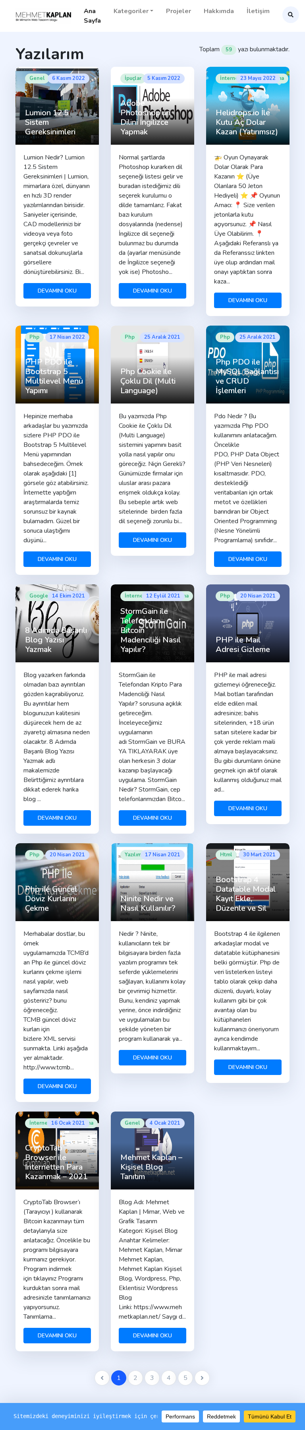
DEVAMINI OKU (57, 291)
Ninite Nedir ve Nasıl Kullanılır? (148, 903)
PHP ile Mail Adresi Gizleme (243, 644)
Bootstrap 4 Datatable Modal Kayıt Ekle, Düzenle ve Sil (246, 894)
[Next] (202, 1377)
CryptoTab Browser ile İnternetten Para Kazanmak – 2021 (56, 1162)
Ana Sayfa (92, 16)
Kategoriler (131, 11)
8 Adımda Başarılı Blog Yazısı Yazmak (56, 640)
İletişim (258, 11)
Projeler (178, 11)
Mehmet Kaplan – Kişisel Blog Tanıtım (151, 1167)
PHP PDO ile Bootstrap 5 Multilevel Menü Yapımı (54, 376)
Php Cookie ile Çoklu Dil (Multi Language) (148, 381)
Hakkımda (219, 11)
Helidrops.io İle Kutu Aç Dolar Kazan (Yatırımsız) (247, 122)
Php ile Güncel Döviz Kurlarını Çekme (51, 899)
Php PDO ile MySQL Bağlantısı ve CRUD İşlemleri (247, 376)
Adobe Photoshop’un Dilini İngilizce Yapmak (145, 117)
